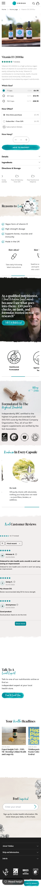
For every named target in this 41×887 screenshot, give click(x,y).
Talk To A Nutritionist (13, 323)
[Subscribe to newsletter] (35, 807)
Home (4, 9)
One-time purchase (14, 114)
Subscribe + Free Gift (15, 121)
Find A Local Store (13, 695)
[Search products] (33, 3)
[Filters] (2, 543)
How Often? (7, 108)
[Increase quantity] (26, 140)
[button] (37, 3)
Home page (14, 9)
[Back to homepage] (18, 3)
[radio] (4, 114)
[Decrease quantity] (16, 140)
